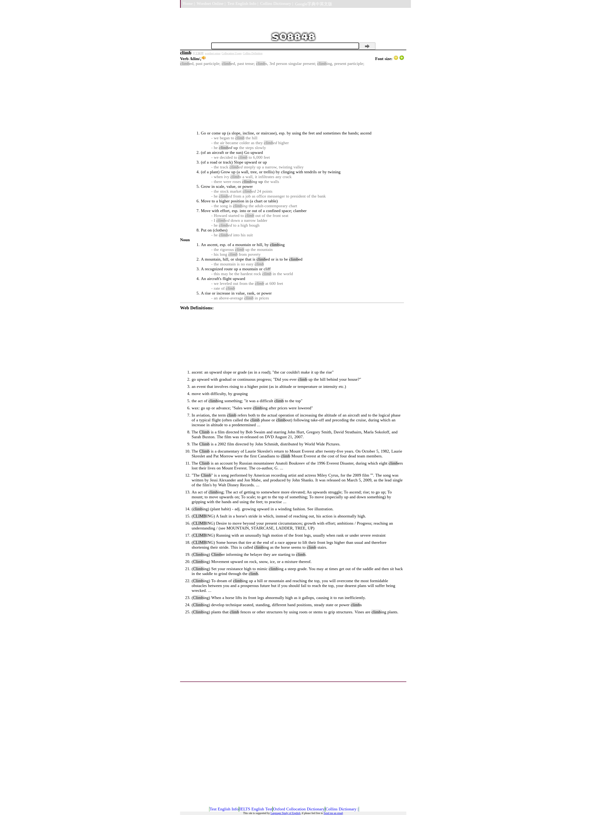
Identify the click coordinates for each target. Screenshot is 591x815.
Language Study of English (285, 813)
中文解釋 (198, 53)
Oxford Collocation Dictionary (299, 809)
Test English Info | (242, 3)
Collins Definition (252, 53)
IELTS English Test (255, 809)
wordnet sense (212, 53)
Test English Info (224, 809)
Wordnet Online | (211, 3)
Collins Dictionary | (276, 3)
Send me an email (333, 813)
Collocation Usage (232, 53)
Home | (189, 3)
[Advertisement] (292, 98)
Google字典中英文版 (313, 4)
